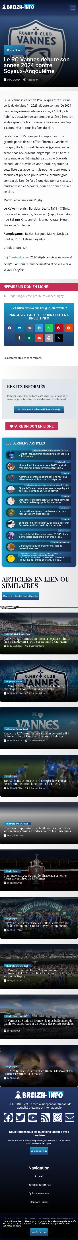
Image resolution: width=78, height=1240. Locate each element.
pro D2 (37, 296)
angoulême (24, 296)
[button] (72, 8)
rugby (60, 296)
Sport (18, 50)
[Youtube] (32, 1117)
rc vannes (49, 296)
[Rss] (45, 1117)
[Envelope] (69, 1117)
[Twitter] (20, 1117)
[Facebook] (8, 1117)
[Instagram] (57, 1117)
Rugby (10, 50)
